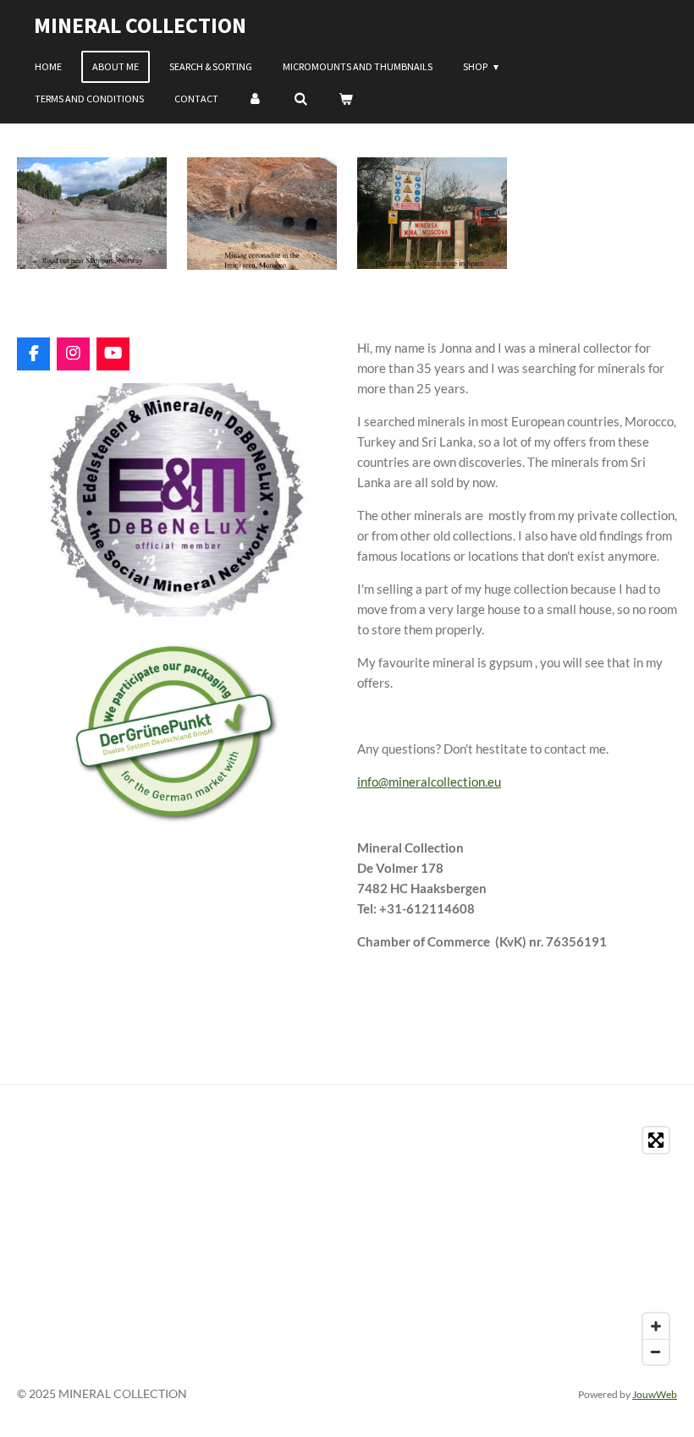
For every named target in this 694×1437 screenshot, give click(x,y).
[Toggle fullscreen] (656, 1140)
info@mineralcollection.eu (429, 781)
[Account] (256, 99)
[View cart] (346, 99)
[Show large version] (92, 213)
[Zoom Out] (656, 1351)
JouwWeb (654, 1394)
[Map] (347, 1246)
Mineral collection (140, 25)
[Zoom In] (656, 1326)
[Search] (301, 99)
